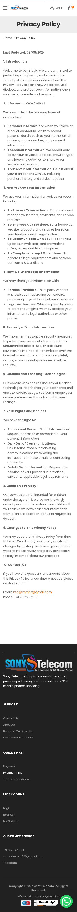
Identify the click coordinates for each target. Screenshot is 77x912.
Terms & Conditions (16, 779)
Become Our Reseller (18, 731)
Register (9, 815)
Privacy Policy (12, 773)
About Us (9, 725)
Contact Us (10, 718)
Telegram (10, 863)
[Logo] (20, 7)
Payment (9, 766)
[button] (5, 8)
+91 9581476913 (13, 850)
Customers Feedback (18, 737)
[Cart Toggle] (70, 7)
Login (6, 808)
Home (8, 38)
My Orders (10, 821)
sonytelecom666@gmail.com (23, 856)
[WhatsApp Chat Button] (66, 901)
